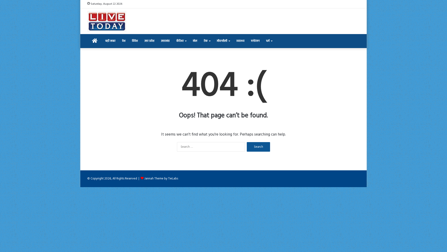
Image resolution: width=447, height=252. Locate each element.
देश (123, 40)
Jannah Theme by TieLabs (161, 178)
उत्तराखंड (165, 40)
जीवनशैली (222, 40)
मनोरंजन (255, 40)
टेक (206, 40)
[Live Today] (106, 21)
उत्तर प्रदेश (149, 40)
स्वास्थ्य (240, 40)
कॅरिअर (180, 40)
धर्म (268, 40)
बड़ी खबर (110, 40)
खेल (195, 40)
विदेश (135, 40)
